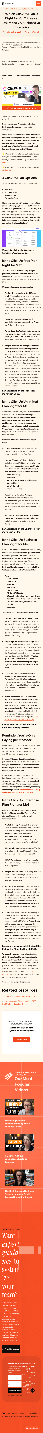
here (4, 162)
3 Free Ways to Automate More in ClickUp (21, 996)
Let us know (16, 1413)
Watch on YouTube (32, 32)
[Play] (21, 95)
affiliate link (7, 170)
